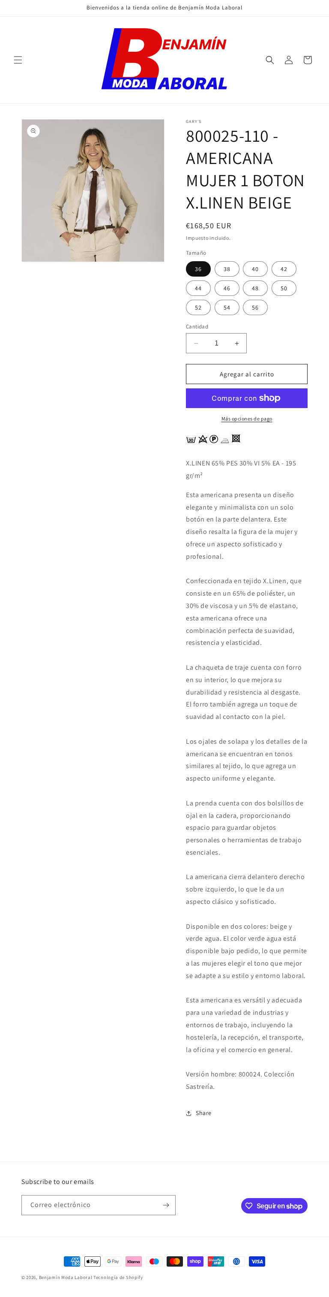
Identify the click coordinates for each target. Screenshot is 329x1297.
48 (255, 288)
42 (284, 269)
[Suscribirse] (165, 1205)
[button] (18, 60)
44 (198, 288)
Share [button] (204, 1113)
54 (227, 307)
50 (284, 288)
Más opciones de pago (246, 418)
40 (255, 269)
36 (198, 269)
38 (227, 269)
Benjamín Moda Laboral (66, 1277)
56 (255, 307)
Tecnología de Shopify (118, 1277)
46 (227, 288)
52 (198, 307)
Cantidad (197, 326)
